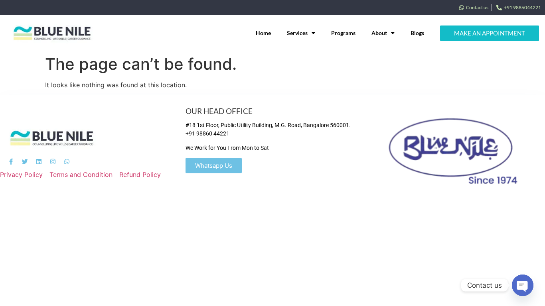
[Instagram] (53, 162)
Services (297, 32)
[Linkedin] (39, 162)
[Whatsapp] (67, 162)
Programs (343, 32)
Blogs (417, 32)
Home (263, 32)
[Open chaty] (522, 285)
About (379, 32)
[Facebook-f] (11, 162)
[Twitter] (25, 162)
